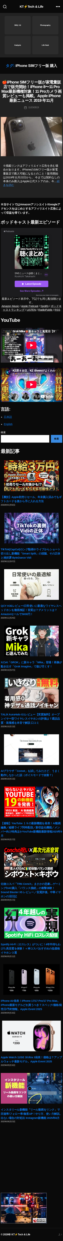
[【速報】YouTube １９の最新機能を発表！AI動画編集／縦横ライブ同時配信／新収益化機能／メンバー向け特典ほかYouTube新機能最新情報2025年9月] (31, 802)
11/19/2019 (33, 107)
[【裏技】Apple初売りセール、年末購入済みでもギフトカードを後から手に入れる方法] (31, 475)
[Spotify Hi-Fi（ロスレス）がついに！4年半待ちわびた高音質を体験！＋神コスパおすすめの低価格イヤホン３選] (31, 923)
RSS (57, 309)
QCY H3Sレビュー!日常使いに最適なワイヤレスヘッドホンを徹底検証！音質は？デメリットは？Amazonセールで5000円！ (31, 610)
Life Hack (45, 45)
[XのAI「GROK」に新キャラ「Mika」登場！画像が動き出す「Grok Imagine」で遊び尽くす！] (31, 641)
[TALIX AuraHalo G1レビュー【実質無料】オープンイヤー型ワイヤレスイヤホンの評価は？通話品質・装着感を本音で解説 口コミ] (31, 693)
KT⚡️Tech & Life (31, 6)
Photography (45, 25)
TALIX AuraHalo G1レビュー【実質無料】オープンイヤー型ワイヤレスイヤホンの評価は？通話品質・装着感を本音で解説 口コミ (30, 718)
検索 (3, 432)
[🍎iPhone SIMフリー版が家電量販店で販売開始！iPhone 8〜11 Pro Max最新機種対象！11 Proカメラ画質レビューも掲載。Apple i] (31, 136)
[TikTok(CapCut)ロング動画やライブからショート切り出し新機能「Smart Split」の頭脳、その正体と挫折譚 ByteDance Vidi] (31, 528)
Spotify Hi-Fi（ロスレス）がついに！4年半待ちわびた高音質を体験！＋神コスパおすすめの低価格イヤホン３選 (31, 948)
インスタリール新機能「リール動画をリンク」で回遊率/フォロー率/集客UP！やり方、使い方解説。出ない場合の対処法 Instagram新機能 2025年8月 (31, 1113)
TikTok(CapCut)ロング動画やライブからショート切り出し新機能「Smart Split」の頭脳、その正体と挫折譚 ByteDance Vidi (30, 553)
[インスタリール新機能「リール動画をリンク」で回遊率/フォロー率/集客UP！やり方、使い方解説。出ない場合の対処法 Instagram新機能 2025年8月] (31, 1088)
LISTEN (31, 309)
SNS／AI (17, 25)
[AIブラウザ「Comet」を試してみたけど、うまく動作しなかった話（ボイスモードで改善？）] (31, 749)
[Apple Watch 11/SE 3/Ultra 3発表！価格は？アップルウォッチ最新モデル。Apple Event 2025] (31, 1036)
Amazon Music (10, 306)
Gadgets (17, 45)
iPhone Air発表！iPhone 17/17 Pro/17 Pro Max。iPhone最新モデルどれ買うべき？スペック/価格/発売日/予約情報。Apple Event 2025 (31, 1005)
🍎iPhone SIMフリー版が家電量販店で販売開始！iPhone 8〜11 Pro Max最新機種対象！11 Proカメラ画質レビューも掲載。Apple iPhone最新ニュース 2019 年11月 (31, 91)
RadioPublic (45, 309)
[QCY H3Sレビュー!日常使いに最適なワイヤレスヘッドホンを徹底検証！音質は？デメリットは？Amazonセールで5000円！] (31, 584)
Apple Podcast (29, 306)
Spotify (44, 306)
